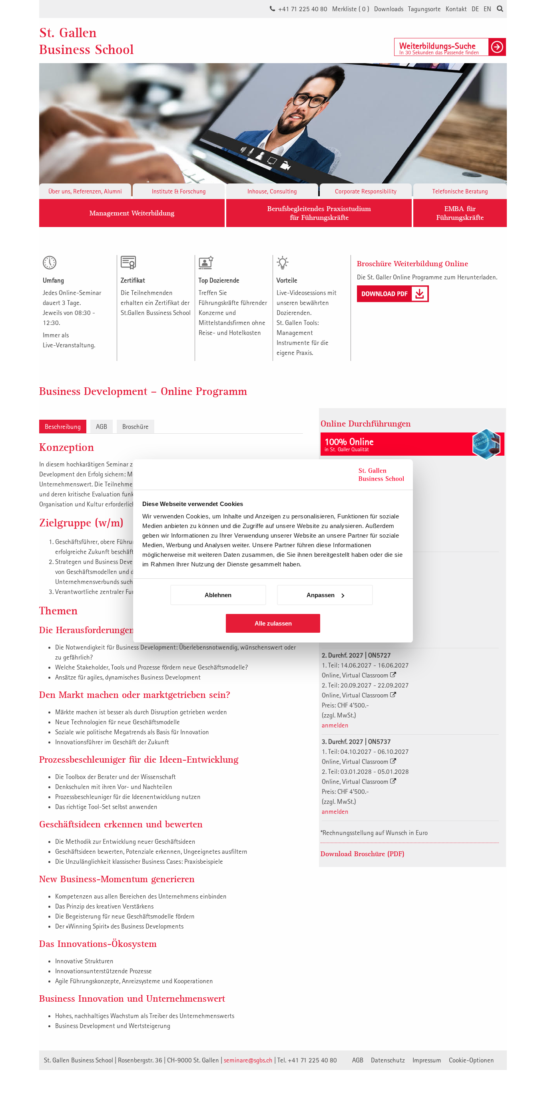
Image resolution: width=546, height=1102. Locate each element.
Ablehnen (218, 595)
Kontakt (456, 9)
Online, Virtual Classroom (356, 675)
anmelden (335, 725)
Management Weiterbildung (132, 213)
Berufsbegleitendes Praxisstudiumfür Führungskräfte (319, 212)
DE (475, 9)
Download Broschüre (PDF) (363, 853)
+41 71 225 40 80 (302, 9)
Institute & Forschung (179, 191)
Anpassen (321, 595)
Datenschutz (388, 1060)
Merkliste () (350, 9)
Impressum (426, 1060)
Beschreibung (63, 426)
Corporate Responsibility (366, 191)
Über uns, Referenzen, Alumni (85, 191)
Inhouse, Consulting (272, 191)
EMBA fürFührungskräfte (460, 212)
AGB (101, 426)
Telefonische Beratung (460, 191)
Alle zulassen (273, 623)
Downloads (388, 9)
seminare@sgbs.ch (248, 1060)
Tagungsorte (424, 9)
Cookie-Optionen (471, 1060)
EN (487, 9)
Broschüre (135, 426)
